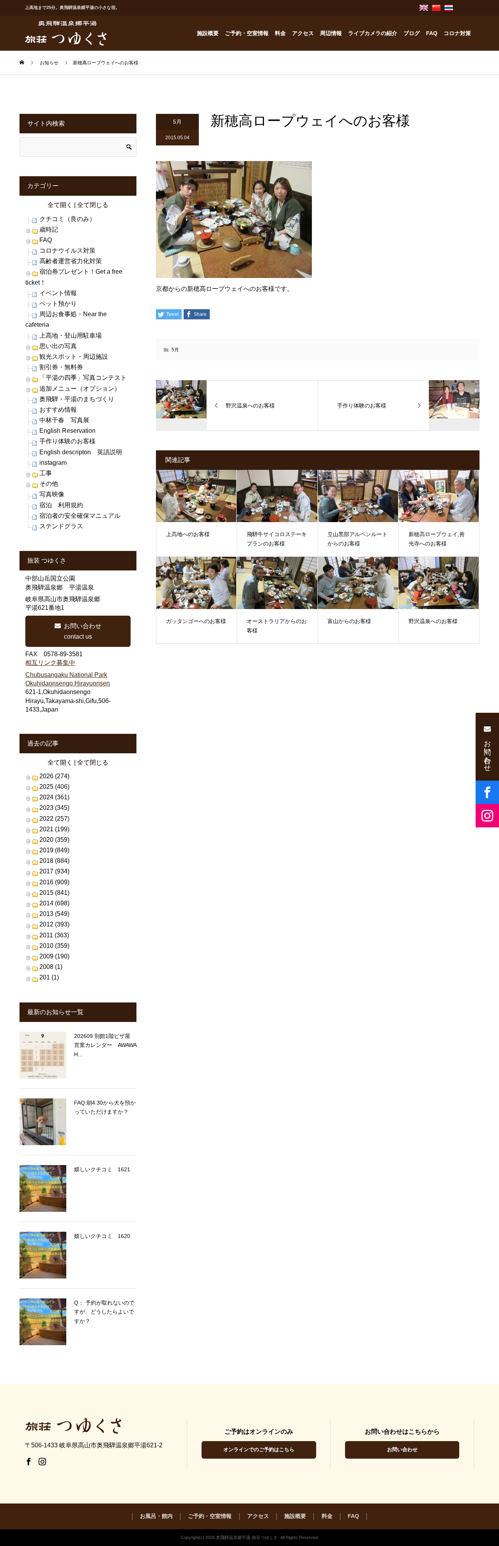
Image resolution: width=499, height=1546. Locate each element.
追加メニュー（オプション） (79, 388)
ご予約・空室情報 (247, 33)
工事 (45, 473)
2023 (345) (54, 807)
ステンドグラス (61, 526)
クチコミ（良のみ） (67, 219)
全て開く (60, 205)
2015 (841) (54, 892)
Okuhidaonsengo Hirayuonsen (67, 683)
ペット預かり (58, 303)
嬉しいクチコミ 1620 (102, 1236)
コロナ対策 (457, 33)
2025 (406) (54, 786)
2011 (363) (54, 935)
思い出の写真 (58, 346)
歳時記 (48, 229)
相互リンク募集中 (50, 662)
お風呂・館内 (156, 1516)
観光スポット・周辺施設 (73, 356)
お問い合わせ (402, 1449)
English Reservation (67, 430)
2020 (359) (54, 839)
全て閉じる (92, 205)
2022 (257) (54, 818)
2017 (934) (54, 871)
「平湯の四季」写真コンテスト (83, 377)
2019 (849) (54, 850)
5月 (177, 122)
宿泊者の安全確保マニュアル (79, 515)
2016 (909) (54, 882)
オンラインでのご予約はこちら (258, 1449)
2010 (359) (54, 945)
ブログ (411, 33)
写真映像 (51, 494)
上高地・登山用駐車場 (70, 335)
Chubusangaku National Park (66, 674)
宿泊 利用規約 (61, 505)
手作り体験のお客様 (67, 441)
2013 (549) (54, 913)
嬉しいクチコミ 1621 (102, 1169)
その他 (48, 483)
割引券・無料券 (61, 367)
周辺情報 (331, 33)
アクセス (303, 33)
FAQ (431, 33)
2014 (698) (54, 903)
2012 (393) (54, 924)
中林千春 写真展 (64, 420)
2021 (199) (54, 829)
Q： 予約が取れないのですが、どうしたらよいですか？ (104, 1312)
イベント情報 (58, 293)
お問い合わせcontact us (82, 631)
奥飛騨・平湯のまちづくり (76, 399)
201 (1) (49, 977)
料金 (280, 33)
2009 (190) (54, 956)
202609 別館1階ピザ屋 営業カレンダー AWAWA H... (105, 1045)
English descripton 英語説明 (80, 452)
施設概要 (208, 33)
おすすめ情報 (58, 409)
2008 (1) (50, 966)
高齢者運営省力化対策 (70, 261)
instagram (53, 462)
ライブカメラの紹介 (372, 33)
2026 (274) (54, 776)
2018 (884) (54, 860)
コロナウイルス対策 (67, 250)
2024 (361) (54, 797)
